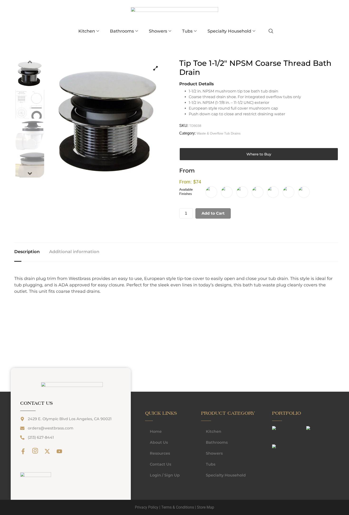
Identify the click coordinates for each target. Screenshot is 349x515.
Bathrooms (122, 31)
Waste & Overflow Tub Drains (219, 133)
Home (156, 431)
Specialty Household (229, 31)
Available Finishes (186, 192)
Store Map (205, 507)
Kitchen (86, 31)
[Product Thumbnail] (155, 68)
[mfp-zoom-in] (277, 433)
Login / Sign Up (165, 475)
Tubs (187, 31)
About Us (159, 442)
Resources (160, 453)
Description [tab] (27, 251)
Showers (158, 31)
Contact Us (160, 464)
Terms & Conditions (177, 507)
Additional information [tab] (74, 251)
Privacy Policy (146, 507)
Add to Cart (213, 213)
